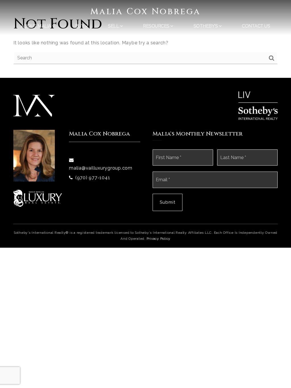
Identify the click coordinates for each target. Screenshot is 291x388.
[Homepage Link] (34, 105)
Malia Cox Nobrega (145, 11)
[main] (145, 39)
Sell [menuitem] (114, 26)
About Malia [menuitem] (36, 26)
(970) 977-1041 (92, 177)
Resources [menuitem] (156, 26)
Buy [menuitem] (80, 26)
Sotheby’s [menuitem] (206, 26)
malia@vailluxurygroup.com (100, 168)
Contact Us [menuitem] (256, 26)
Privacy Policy (159, 239)
